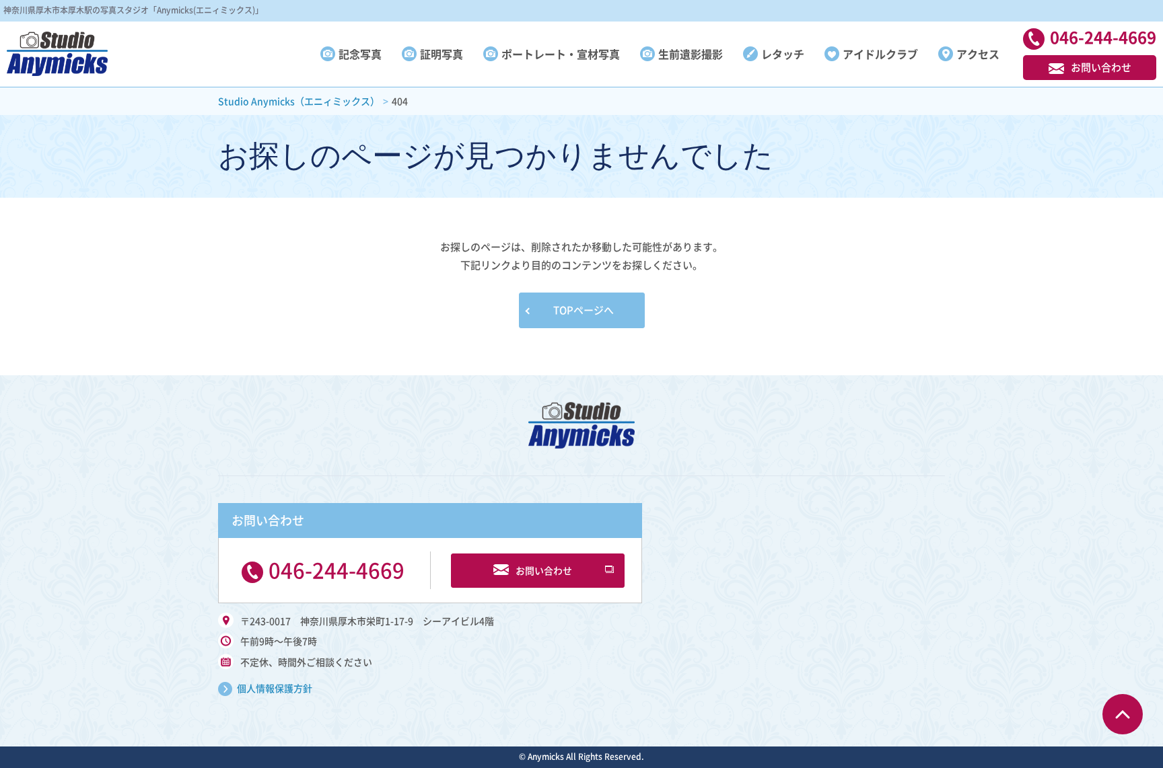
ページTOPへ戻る (1122, 714)
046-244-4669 (336, 569)
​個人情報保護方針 (274, 688)
